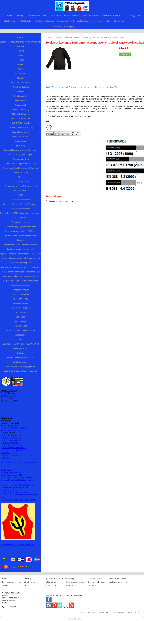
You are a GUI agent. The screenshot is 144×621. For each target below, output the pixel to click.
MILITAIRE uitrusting (20, 114)
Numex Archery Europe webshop (15, 485)
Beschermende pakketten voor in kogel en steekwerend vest (20, 170)
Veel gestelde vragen (86, 21)
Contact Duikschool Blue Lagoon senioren (19, 480)
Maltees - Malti (21, 326)
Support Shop (21, 335)
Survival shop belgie (20, 132)
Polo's (20, 55)
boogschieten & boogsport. (11, 490)
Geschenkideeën (21, 181)
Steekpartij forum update (20, 262)
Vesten (21, 69)
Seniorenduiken (8, 470)
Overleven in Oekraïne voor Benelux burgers (20, 276)
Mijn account (119, 21)
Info (108, 21)
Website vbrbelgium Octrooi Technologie (20, 204)
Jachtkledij (20, 145)
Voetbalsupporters (21, 159)
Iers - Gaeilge (20, 321)
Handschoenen (20, 96)
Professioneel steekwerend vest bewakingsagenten (20, 359)
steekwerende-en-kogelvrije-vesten (17, 450)
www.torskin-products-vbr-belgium (17, 455)
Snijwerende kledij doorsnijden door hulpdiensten (20, 237)
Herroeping (69, 26)
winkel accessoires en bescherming (15, 487)
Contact (57, 26)
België (32, 485)
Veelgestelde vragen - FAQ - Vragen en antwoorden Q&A (21, 188)
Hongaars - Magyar (21, 290)
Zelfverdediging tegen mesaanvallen (20, 226)
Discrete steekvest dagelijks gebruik (21, 366)
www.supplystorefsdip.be (13, 445)
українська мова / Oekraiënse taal (20, 330)
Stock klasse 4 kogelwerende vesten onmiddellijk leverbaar (20, 44)
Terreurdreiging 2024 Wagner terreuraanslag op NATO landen (20, 215)
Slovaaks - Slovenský (20, 294)
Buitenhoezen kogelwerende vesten (21, 163)
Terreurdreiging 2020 (21, 222)
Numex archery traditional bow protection (19, 495)
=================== (20, 285)
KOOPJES (20, 37)
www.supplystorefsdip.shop (14, 447)
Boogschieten (20, 141)
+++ (20, 339)
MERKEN (20, 195)
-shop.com (5, 452)
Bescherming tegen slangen (20, 154)
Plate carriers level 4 (90, 15)
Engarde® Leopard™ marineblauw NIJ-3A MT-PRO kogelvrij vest (21, 346)
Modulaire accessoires (20, 118)
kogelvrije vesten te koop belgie (20, 249)
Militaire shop (9, 21)
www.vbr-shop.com (10, 442)
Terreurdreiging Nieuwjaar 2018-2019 (20, 231)
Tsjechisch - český (20, 299)
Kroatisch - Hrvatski (20, 308)
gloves (4, 497)
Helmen (20, 78)
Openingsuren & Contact (37, 15)
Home (9, 15)
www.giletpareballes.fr (11, 440)
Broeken (20, 64)
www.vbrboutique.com (11, 438)
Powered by (72, 619)
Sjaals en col (20, 105)
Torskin (101, 21)
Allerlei (21, 177)
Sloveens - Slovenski (20, 303)
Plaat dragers (20, 73)
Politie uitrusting (25, 21)
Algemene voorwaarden (115, 612)
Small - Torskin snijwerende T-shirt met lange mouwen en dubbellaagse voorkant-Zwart (82, 87)
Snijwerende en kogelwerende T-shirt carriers (20, 258)
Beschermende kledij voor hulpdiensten (20, 244)
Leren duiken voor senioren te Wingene (18, 477)
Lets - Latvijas (20, 312)
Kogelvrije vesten (71, 15)
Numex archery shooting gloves (14, 492)
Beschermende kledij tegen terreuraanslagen (20, 271)
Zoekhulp (19, 15)
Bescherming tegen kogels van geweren (20, 371)
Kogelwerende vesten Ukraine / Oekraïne (20, 281)
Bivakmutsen (20, 100)
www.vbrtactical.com (11, 430)
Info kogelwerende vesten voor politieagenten (20, 267)
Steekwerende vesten (45, 21)
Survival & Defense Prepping (21, 127)
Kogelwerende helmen (111, 15)
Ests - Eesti (20, 317)
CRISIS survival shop (20, 136)
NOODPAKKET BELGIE (20, 123)
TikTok (66, 607)
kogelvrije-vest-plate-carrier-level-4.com (18, 544)
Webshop (55, 15)
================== (20, 199)
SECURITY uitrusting (20, 109)
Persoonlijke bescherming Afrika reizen (20, 150)
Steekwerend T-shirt (65, 21)
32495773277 (10, 607)
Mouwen (20, 91)
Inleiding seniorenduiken (11, 472)
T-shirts (20, 51)
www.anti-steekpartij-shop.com (15, 428)
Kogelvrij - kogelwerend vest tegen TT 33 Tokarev (20, 253)
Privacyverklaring (132, 612)
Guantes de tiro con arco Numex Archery (18, 499)
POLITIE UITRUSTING (20, 87)
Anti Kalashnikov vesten (21, 82)
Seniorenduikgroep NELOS (12, 475)
